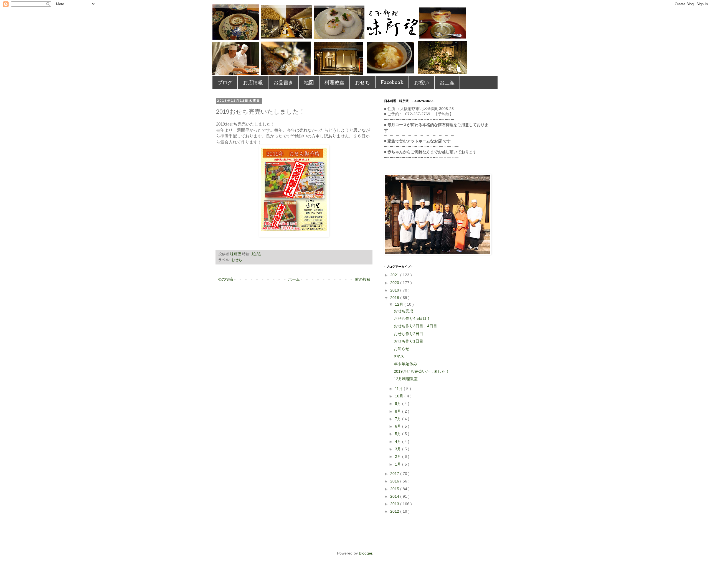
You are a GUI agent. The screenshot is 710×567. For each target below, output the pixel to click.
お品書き (283, 82)
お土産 (447, 82)
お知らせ (401, 348)
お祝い (421, 82)
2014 (395, 496)
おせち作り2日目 (408, 333)
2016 (395, 481)
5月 (398, 433)
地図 (309, 82)
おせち (362, 82)
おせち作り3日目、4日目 (415, 326)
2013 (395, 504)
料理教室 (334, 82)
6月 (398, 426)
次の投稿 (225, 279)
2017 (395, 473)
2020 (395, 282)
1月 (398, 464)
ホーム (294, 279)
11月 (399, 388)
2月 (398, 456)
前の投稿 (363, 279)
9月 (398, 403)
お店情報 (253, 82)
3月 (398, 449)
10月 (399, 396)
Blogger (365, 553)
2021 (395, 275)
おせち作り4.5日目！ (412, 318)
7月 (398, 419)
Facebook (392, 82)
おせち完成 (403, 311)
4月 (398, 441)
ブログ (224, 82)
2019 (395, 290)
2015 (395, 489)
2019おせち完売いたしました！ (421, 371)
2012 (395, 511)
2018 (395, 297)
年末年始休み (405, 364)
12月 (399, 304)
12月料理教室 (406, 379)
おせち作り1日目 (408, 341)
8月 (398, 411)
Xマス (399, 356)
